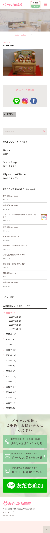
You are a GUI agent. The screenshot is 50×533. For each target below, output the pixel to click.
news (7, 152)
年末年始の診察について (12, 236)
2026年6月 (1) (15, 321)
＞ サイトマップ (8, 512)
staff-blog (10, 164)
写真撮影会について (11, 273)
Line (16, 101)
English (35, 6)
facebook (33, 101)
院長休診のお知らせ (11, 196)
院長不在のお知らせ (11, 282)
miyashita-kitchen (15, 176)
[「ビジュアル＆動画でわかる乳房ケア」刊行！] (44, 217)
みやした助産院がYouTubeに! (14, 255)
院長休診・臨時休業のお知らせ (15, 246)
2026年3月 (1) (15, 329)
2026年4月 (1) (15, 325)
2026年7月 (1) (15, 317)
